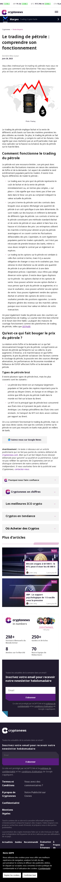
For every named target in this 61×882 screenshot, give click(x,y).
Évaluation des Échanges (45, 844)
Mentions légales (7, 811)
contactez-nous (21, 469)
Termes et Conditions (8, 783)
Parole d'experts (18, 29)
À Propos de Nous (56, 846)
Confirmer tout (30, 875)
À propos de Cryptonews (9, 794)
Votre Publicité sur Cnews (35, 794)
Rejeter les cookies (12, 875)
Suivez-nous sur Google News (26, 439)
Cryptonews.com (10, 455)
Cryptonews (6, 29)
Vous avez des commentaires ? (33, 783)
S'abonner (31, 697)
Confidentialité (10, 802)
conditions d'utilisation (43, 706)
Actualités (7, 842)
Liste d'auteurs (46, 627)
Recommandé (31, 842)
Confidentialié (44, 868)
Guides (18, 842)
